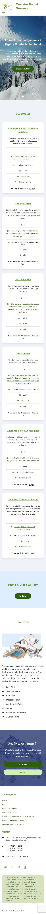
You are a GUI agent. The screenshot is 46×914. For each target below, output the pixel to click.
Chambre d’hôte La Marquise (23, 430)
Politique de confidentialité (13, 824)
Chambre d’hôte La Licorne (23, 499)
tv (31, 159)
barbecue (14, 231)
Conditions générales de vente (14, 820)
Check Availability (23, 69)
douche (17, 156)
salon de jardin (19, 236)
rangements (18, 159)
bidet (22, 375)
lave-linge (16, 233)
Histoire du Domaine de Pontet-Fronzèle (18, 816)
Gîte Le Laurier (23, 279)
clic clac (28, 375)
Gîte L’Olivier (23, 353)
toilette (27, 159)
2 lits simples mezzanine (20, 304)
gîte (24, 255)
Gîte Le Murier (23, 203)
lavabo (24, 156)
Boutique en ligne (9, 812)
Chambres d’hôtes (9, 808)
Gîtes (4, 804)
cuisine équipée (25, 231)
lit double (31, 156)
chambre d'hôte (25, 182)
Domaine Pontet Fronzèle (27, 6)
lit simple (35, 458)
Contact (5, 800)
